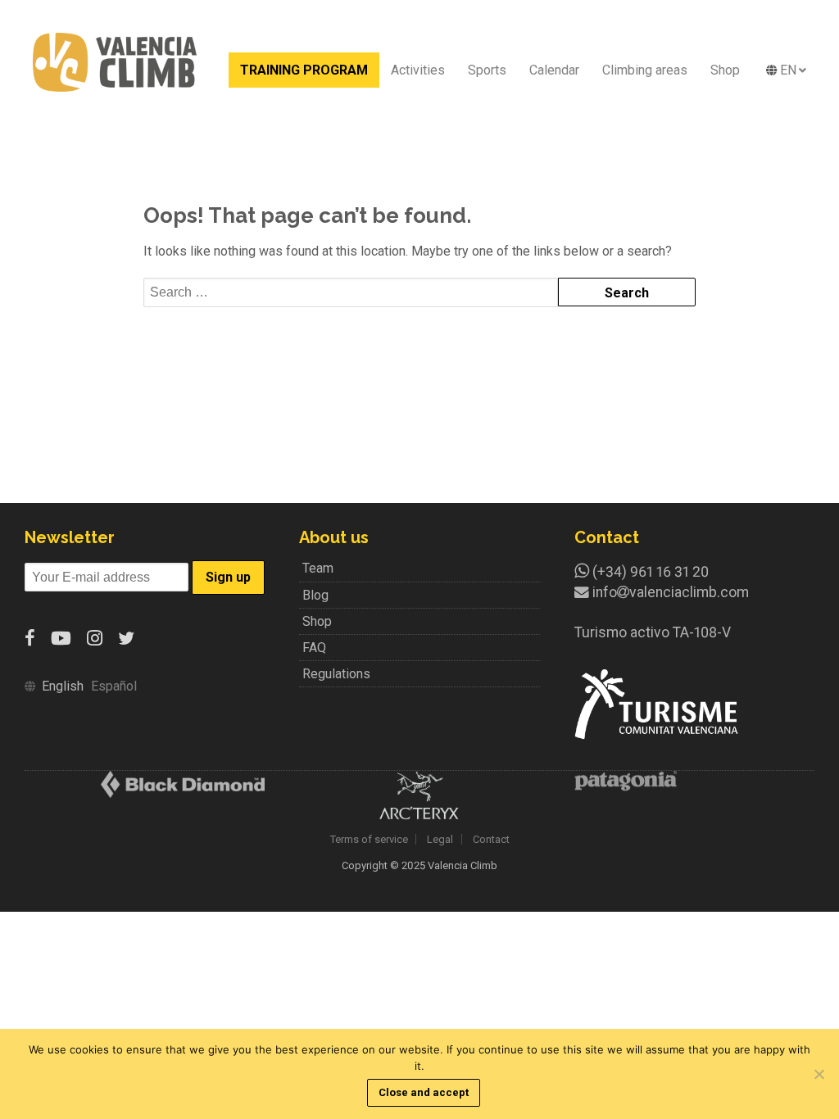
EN (788, 70)
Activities (418, 70)
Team (317, 568)
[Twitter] (126, 638)
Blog (315, 595)
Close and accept (424, 1092)
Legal (440, 839)
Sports (487, 70)
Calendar (554, 70)
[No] (818, 1074)
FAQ (314, 647)
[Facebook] (30, 638)
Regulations (336, 674)
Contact (491, 839)
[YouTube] (61, 638)
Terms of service (369, 839)
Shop (725, 70)
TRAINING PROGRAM (304, 70)
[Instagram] (94, 638)
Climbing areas (644, 70)
